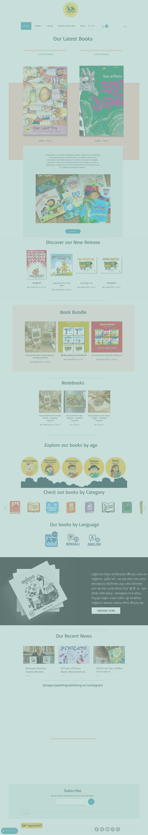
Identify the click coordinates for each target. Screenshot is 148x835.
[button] (144, 3)
